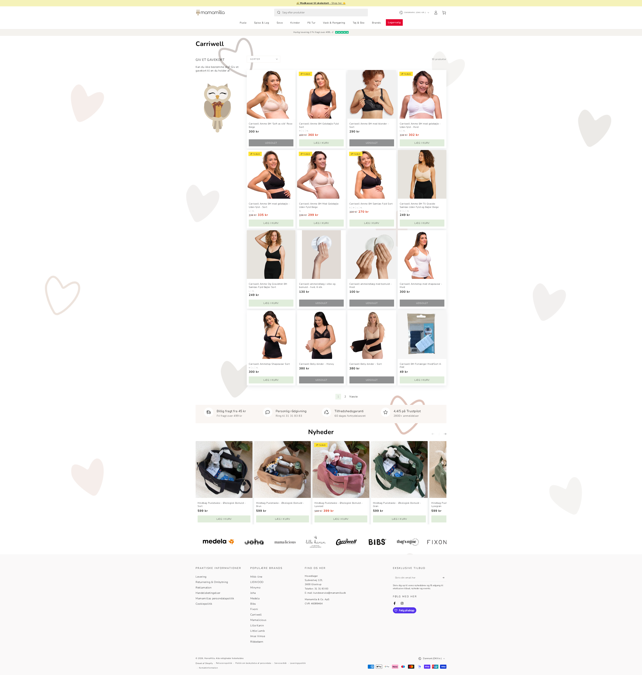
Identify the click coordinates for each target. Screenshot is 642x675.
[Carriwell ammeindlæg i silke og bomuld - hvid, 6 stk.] (321, 254)
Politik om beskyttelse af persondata (253, 663)
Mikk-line (256, 577)
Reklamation (204, 587)
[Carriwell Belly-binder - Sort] (371, 334)
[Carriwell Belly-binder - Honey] (321, 334)
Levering (201, 577)
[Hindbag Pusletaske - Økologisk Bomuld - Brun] (282, 469)
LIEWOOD (257, 582)
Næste (353, 396)
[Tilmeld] (444, 577)
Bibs (253, 604)
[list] (321, 413)
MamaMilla (209, 658)
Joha (253, 593)
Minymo (255, 587)
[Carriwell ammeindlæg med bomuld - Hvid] (371, 254)
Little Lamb (257, 631)
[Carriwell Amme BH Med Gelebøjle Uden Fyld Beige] (321, 174)
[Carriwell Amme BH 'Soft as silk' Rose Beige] (271, 94)
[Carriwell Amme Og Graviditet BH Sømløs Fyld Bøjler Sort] (271, 254)
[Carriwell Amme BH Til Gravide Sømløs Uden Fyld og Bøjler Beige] (422, 174)
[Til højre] (442, 434)
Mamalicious (258, 620)
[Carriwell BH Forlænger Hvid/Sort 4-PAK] (422, 334)
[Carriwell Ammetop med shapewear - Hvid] (422, 254)
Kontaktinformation (208, 667)
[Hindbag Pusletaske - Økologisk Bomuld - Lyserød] (340, 469)
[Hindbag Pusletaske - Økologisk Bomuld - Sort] (224, 469)
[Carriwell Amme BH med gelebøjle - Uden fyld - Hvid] (422, 94)
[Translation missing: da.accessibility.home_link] (210, 12)
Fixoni (254, 609)
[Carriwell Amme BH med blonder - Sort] (371, 94)
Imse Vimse (257, 636)
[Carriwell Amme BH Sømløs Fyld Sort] (371, 174)
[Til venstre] (435, 434)
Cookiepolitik (204, 604)
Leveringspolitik (298, 663)
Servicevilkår (280, 663)
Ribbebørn (256, 642)
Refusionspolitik (224, 663)
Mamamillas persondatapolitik (215, 598)
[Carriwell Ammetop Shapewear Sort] (271, 334)
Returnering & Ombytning (212, 582)
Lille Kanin (257, 625)
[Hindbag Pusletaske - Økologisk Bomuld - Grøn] (399, 469)
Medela (255, 598)
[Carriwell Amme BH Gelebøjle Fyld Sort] (321, 94)
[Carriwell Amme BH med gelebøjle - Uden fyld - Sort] (271, 174)
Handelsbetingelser (208, 593)
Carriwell (256, 615)
